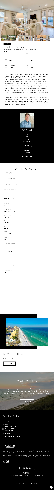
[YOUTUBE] (30, 468)
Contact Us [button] (27, 401)
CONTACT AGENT (27, 156)
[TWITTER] (34, 468)
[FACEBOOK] (19, 468)
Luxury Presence (37, 475)
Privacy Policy (33, 483)
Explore (9, 363)
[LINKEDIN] (27, 468)
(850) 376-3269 (27, 141)
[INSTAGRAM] (23, 468)
